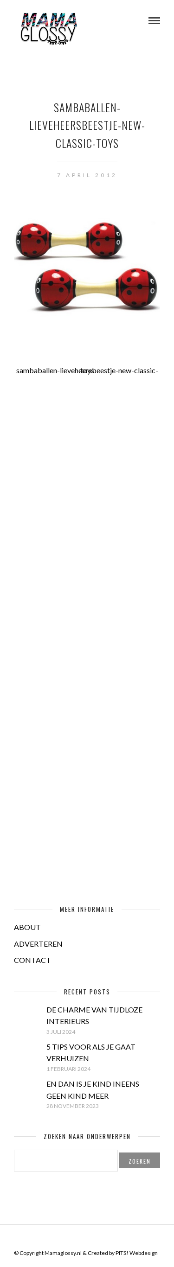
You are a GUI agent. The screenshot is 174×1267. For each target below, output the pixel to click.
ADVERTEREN (38, 943)
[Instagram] (105, 1238)
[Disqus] (87, 505)
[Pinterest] (93, 1238)
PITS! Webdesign (137, 1252)
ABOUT (27, 927)
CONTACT (32, 959)
